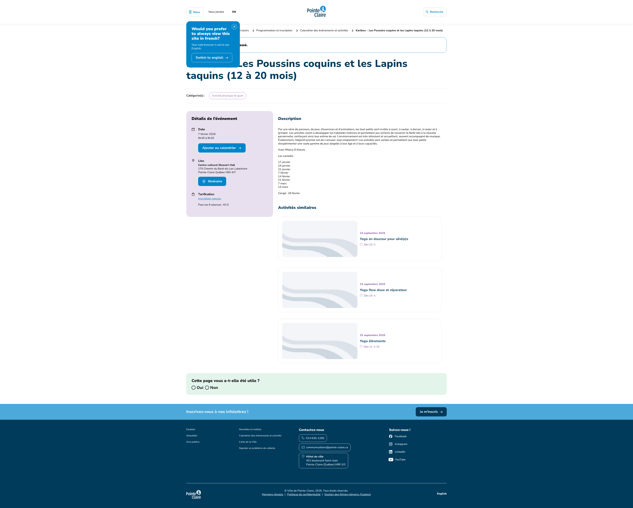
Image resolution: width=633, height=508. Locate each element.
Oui (199, 388)
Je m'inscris (429, 411)
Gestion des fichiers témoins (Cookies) (347, 494)
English (442, 493)
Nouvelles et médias (250, 429)
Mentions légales (272, 494)
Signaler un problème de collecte (257, 448)
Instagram (401, 444)
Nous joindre (216, 12)
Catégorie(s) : (195, 96)
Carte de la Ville (248, 441)
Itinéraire (214, 181)
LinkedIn (400, 452)
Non (213, 388)
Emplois (190, 429)
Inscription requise (210, 198)
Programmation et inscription (274, 30)
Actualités (191, 435)
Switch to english (210, 57)
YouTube (400, 459)
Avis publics (192, 441)
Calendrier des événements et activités (324, 30)
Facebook (401, 436)
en (234, 12)
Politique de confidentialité (303, 494)
